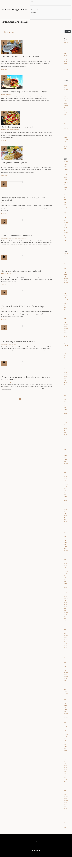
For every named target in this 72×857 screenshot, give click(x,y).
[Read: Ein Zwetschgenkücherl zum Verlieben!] (11, 332)
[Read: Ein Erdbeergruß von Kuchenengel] (10, 117)
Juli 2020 (66, 525)
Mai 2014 (66, 779)
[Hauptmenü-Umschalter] (69, 22)
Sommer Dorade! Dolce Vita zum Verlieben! (20, 57)
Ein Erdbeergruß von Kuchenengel (17, 127)
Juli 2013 (65, 816)
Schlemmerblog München (14, 10)
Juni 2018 (66, 612)
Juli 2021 (65, 482)
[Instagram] (37, 850)
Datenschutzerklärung (32, 841)
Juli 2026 (66, 253)
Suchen (62, 29)
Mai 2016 (66, 696)
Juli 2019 (65, 569)
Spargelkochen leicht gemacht (14, 163)
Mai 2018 (66, 614)
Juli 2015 (65, 732)
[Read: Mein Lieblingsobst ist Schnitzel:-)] (11, 226)
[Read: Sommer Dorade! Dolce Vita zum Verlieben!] (11, 47)
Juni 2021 (66, 484)
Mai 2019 (66, 573)
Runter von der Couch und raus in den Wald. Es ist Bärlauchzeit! (66, 141)
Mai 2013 (66, 820)
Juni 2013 (66, 818)
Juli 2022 (66, 438)
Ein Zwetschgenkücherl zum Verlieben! (18, 342)
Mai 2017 (65, 655)
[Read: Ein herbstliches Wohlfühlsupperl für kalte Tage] (11, 297)
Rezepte (3, 59)
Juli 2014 (65, 773)
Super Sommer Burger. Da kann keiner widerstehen (24, 92)
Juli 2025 (66, 299)
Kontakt (49, 841)
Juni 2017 (66, 653)
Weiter (50, 399)
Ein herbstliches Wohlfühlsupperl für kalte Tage (22, 306)
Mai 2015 (66, 736)
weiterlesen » (4, 69)
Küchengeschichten (11, 238)
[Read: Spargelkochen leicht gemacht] (11, 153)
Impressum (42, 841)
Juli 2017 (65, 651)
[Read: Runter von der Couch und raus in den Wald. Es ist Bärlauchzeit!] (11, 188)
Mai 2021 (66, 486)
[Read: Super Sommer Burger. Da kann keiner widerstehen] (11, 82)
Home (22, 841)
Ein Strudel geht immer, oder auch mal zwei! (21, 271)
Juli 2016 (65, 691)
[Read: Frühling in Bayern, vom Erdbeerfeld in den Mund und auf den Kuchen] (11, 367)
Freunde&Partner (5, 129)
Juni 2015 (66, 734)
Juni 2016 (66, 693)
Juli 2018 (65, 610)
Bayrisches (3, 203)
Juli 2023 (66, 392)
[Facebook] (35, 850)
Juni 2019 (66, 571)
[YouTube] (32, 850)
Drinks (65, 46)
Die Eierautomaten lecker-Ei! (66, 188)
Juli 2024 (66, 345)
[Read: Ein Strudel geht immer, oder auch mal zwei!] (11, 261)
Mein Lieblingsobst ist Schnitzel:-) (16, 236)
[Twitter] (39, 850)
